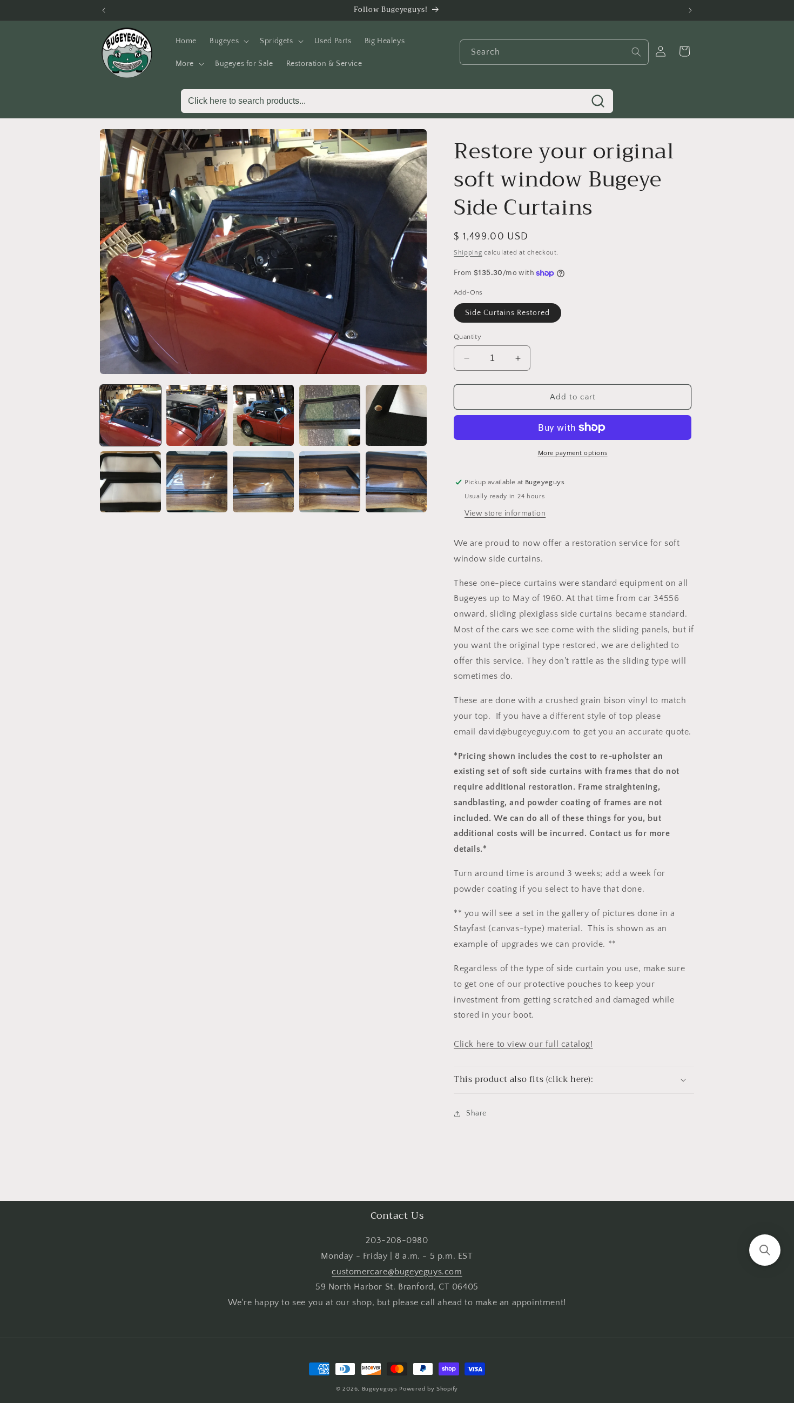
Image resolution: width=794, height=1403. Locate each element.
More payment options (573, 453)
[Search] (636, 52)
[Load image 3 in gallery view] (263, 415)
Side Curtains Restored (507, 313)
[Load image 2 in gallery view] (196, 415)
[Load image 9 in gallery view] (329, 481)
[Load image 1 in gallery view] (130, 415)
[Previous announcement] (104, 10)
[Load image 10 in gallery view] (396, 481)
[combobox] (554, 52)
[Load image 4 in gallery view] (329, 415)
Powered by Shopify (428, 1389)
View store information (505, 513)
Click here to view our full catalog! (523, 1044)
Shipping (468, 252)
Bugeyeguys (380, 1389)
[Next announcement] (690, 10)
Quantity (467, 336)
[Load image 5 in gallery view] (396, 415)
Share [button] (476, 1113)
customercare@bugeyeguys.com (397, 1272)
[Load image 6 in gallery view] (130, 481)
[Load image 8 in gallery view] (263, 481)
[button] (228, 41)
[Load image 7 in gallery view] (196, 481)
